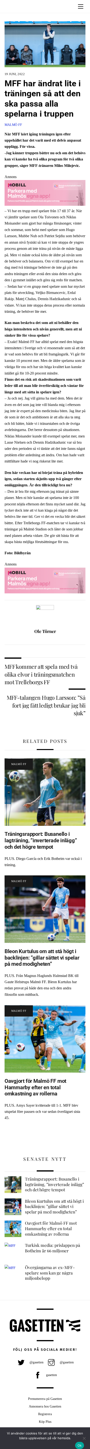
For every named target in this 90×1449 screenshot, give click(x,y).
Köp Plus (45, 1421)
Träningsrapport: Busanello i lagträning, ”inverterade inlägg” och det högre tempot (41, 840)
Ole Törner (45, 631)
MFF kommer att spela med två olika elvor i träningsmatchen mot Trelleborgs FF (41, 674)
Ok (80, 1445)
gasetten (51, 1375)
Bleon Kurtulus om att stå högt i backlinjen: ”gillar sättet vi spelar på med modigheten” (42, 957)
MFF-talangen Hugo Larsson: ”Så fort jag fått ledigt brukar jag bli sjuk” (46, 705)
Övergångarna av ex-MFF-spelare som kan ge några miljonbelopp (50, 1273)
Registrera (45, 1414)
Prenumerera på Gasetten (45, 1399)
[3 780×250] (45, 204)
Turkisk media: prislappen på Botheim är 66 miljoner (52, 1248)
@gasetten (36, 1362)
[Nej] (84, 1438)
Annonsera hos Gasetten (45, 1406)
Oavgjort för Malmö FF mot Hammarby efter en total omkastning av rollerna (35, 1087)
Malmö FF (13, 125)
